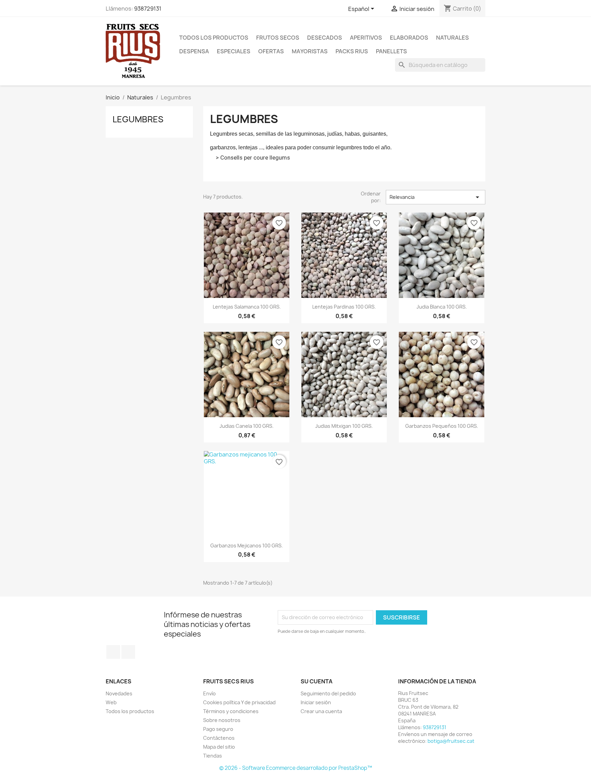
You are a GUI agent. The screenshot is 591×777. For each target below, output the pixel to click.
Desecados (324, 37)
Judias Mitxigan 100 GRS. (344, 426)
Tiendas (212, 755)
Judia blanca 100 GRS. (442, 306)
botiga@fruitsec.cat (451, 741)
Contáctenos (219, 738)
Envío (209, 693)
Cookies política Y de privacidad (239, 702)
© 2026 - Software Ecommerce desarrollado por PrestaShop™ (295, 768)
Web (111, 702)
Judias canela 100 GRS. (247, 426)
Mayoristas (310, 51)
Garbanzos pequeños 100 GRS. (441, 426)
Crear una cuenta (321, 711)
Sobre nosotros (221, 720)
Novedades (119, 693)
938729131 (147, 8)
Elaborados (409, 37)
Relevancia (436, 197)
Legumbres (138, 119)
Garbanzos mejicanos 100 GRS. (246, 545)
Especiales (233, 51)
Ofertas (271, 51)
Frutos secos (277, 37)
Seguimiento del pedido (328, 693)
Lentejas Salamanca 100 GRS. (247, 306)
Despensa (194, 51)
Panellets (391, 51)
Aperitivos (366, 37)
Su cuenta (316, 681)
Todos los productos (213, 37)
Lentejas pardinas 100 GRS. (344, 306)
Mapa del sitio (219, 747)
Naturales (452, 37)
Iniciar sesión (316, 702)
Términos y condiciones (231, 711)
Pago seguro (218, 729)
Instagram (128, 652)
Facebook (113, 652)
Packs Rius (352, 51)
